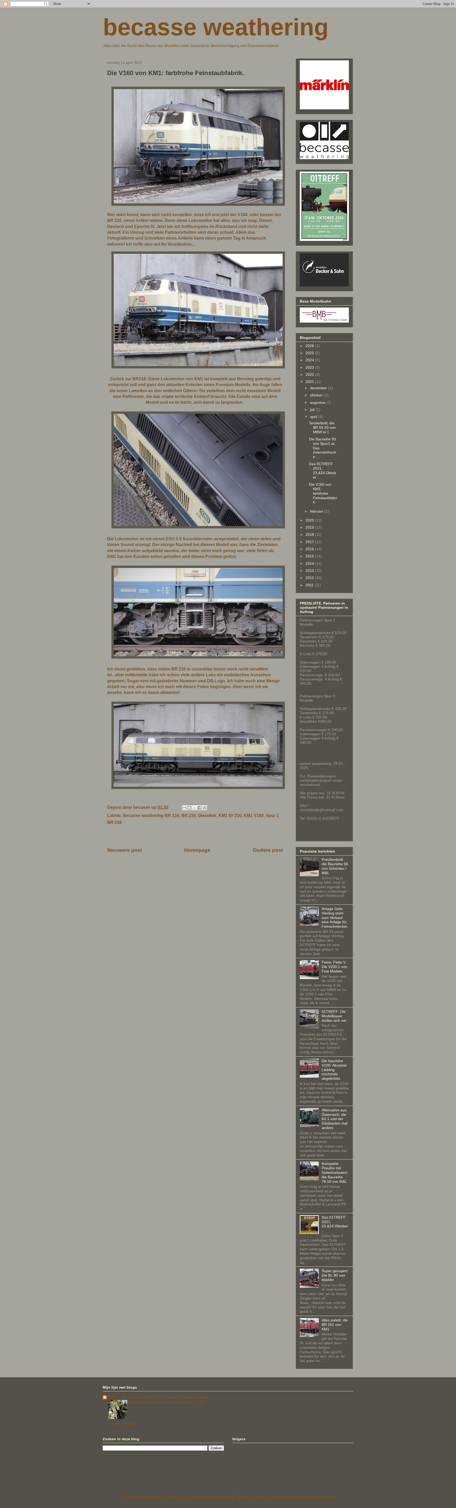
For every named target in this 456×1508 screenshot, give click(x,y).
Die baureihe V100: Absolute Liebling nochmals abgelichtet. (334, 1070)
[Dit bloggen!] (189, 807)
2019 (310, 527)
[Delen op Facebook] (199, 807)
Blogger (328, 1497)
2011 (310, 585)
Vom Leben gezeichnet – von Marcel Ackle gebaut (157, 1397)
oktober (317, 395)
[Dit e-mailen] (184, 807)
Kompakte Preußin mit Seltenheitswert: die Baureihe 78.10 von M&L (335, 1172)
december (319, 388)
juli (313, 409)
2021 (310, 382)
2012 (310, 578)
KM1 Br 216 (229, 815)
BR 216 (188, 815)
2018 (310, 534)
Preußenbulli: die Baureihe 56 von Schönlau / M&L (335, 866)
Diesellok (207, 815)
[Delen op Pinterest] (204, 807)
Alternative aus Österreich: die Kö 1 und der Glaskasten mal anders (335, 1119)
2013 (310, 570)
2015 (310, 556)
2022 (310, 374)
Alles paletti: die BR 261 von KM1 (335, 1324)
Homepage (197, 850)
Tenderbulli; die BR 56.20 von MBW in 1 (322, 427)
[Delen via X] (194, 807)
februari (317, 511)
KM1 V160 (254, 815)
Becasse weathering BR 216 (151, 815)
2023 (310, 367)
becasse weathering (216, 27)
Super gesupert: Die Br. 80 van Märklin (335, 1275)
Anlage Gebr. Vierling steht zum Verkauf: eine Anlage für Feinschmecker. (335, 917)
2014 (310, 563)
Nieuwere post (124, 850)
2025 (310, 353)
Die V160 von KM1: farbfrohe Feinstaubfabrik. (323, 493)
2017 (310, 542)
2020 (310, 520)
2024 (310, 360)
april (314, 417)
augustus (318, 402)
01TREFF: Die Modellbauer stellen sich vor (334, 1016)
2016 (310, 549)
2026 (310, 346)
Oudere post (268, 850)
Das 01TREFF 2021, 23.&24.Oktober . (322, 470)
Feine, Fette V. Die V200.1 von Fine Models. (334, 966)
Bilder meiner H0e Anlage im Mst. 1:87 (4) (167, 1402)
